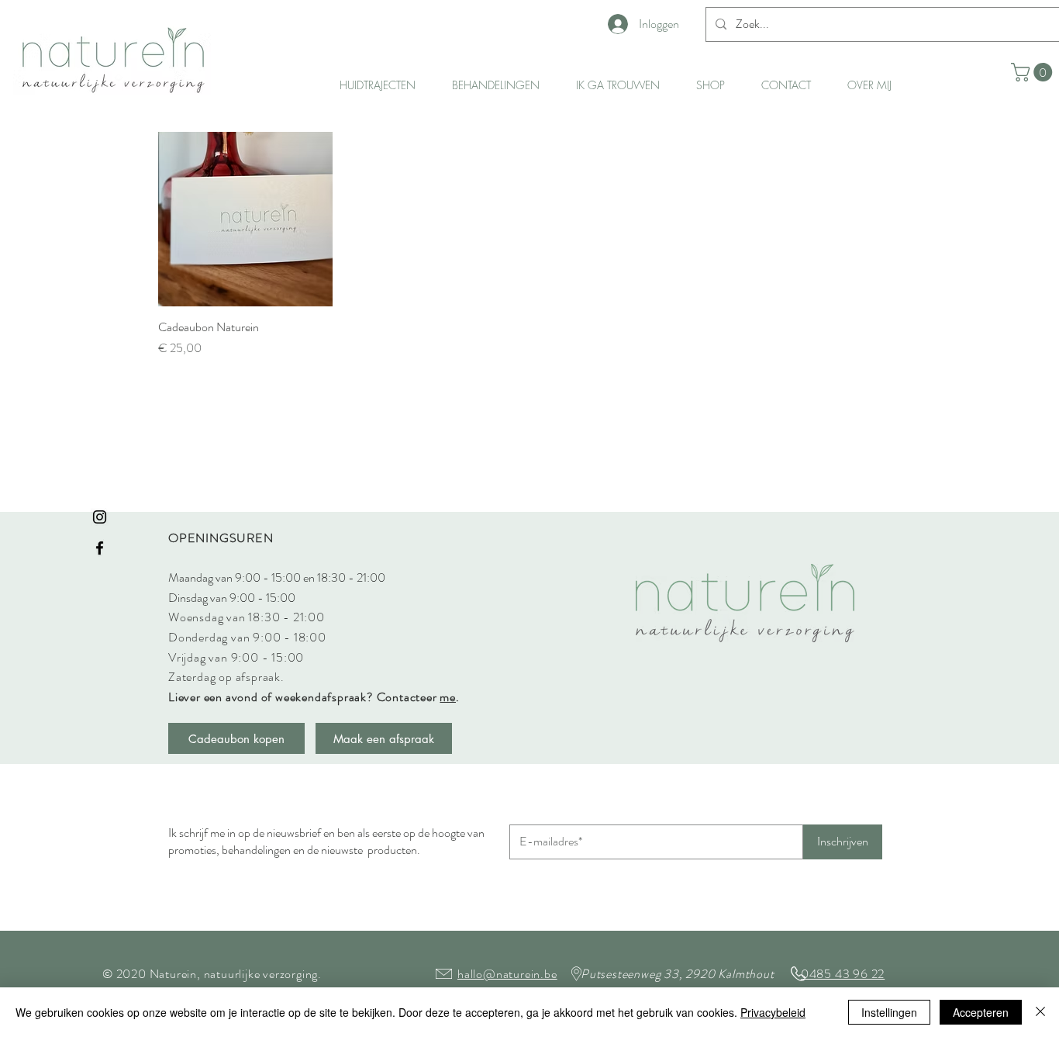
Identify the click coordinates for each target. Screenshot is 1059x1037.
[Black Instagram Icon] (100, 517)
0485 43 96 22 (843, 974)
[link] (1034, 72)
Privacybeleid (772, 1012)
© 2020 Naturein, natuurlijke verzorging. (212, 974)
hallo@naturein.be (507, 974)
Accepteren (981, 1012)
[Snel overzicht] (245, 219)
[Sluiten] (1040, 1012)
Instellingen (889, 1012)
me (448, 697)
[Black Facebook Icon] (100, 548)
